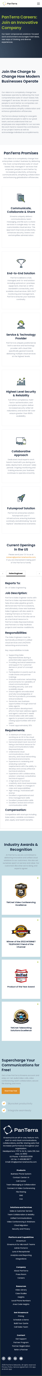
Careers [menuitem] (21, 1278)
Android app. (7, 1369)
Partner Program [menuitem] (21, 1342)
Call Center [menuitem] (21, 1181)
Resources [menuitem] (21, 1286)
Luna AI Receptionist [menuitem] (21, 1251)
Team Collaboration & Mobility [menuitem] (21, 1214)
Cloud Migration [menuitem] (21, 1225)
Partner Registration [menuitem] (21, 1346)
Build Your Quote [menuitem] (21, 1323)
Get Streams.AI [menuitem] (21, 1312)
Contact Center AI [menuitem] (21, 1177)
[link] (21, 1129)
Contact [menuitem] (21, 1335)
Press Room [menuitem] (21, 1274)
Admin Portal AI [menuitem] (21, 1248)
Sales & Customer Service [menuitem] (21, 1211)
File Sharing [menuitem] (21, 1192)
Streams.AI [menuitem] (21, 1241)
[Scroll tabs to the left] (2, 573)
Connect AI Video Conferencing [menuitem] (21, 1188)
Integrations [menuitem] (21, 1259)
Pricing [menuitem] (21, 1316)
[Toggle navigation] (38, 3)
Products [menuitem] (21, 1170)
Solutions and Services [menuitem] (21, 1207)
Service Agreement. (21, 1367)
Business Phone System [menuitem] (21, 1174)
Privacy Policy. (7, 1367)
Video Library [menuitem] (21, 1290)
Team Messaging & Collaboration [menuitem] (21, 1184)
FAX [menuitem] (21, 1199)
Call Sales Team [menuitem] (21, 1327)
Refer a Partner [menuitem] (21, 1349)
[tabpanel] (21, 702)
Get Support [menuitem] (21, 1339)
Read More (13, 895)
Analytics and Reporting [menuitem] (21, 1255)
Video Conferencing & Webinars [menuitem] (21, 1221)
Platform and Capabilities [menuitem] (21, 1237)
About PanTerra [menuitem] (21, 1270)
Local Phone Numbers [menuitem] (21, 1300)
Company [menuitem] (21, 1267)
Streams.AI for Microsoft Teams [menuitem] (21, 1244)
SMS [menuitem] (21, 1195)
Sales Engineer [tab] (16, 573)
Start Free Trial (11, 1091)
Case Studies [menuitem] (21, 1293)
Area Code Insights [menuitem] (21, 1304)
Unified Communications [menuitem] (21, 1218)
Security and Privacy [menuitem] (21, 1229)
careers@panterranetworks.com (21, 557)
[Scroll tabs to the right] (39, 573)
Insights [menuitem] (21, 1297)
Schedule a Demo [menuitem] (21, 1319)
